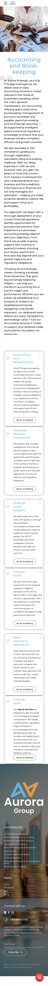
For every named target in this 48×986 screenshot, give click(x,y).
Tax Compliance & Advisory (15, 844)
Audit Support (10, 851)
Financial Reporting (12, 858)
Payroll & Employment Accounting (18, 837)
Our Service (9, 888)
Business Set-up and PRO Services (18, 841)
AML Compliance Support (15, 867)
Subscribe (13, 952)
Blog (6, 891)
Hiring (6, 895)
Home (6, 884)
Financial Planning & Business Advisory (20, 848)
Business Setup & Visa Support (17, 854)
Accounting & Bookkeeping (16, 834)
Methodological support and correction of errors (22, 862)
